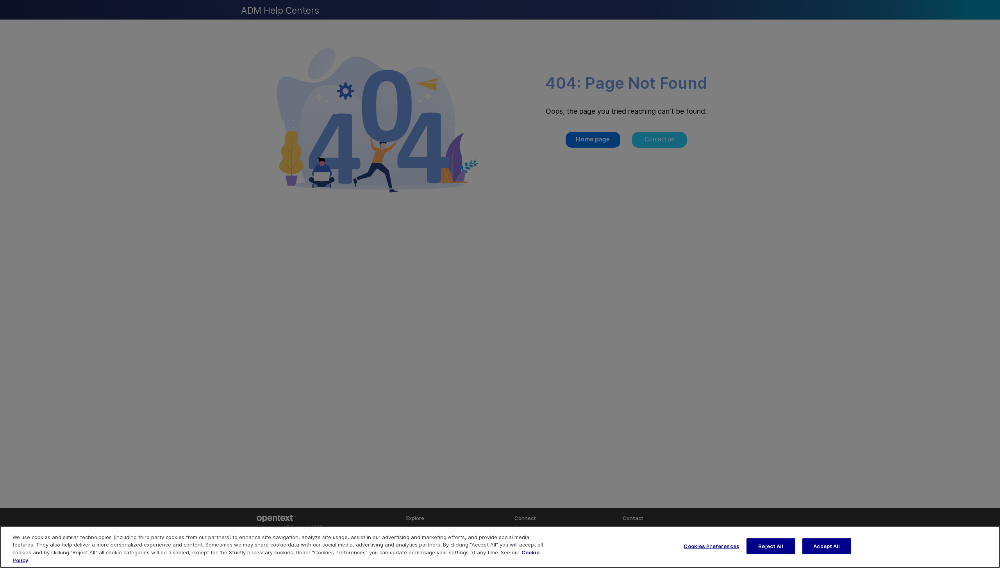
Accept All (826, 546)
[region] (500, 547)
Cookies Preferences (711, 546)
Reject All (770, 546)
